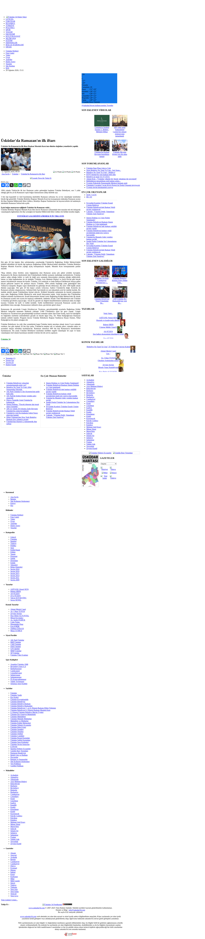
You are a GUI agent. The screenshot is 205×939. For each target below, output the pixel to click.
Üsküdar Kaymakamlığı (19, 699)
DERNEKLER (11, 43)
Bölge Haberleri (16, 567)
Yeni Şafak (14, 892)
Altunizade (90, 384)
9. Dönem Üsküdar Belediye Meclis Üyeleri (26, 712)
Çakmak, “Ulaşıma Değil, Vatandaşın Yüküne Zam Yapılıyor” (60, 416)
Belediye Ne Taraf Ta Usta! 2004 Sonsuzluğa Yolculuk (18, 388)
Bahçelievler (91, 388)
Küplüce (89, 425)
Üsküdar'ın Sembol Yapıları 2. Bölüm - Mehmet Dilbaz (102, 129)
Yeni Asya (14, 896)
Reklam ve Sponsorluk (19, 759)
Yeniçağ (13, 894)
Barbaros (89, 391)
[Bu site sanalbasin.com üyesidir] (70, 935)
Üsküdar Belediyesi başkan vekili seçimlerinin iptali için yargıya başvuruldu (61, 395)
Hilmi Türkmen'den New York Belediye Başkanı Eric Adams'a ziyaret (21, 418)
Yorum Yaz (10, 360)
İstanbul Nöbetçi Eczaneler (20, 749)
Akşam (13, 853)
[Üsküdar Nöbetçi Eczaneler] (100, 453)
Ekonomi (13, 556)
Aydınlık (13, 857)
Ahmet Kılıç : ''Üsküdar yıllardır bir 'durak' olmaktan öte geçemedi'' (111, 179)
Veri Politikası (15, 764)
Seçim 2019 (14, 571)
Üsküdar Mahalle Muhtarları (21, 719)
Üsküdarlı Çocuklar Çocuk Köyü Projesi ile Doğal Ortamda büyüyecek (113, 185)
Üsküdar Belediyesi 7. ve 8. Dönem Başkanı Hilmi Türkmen (33, 708)
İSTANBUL (10, 23)
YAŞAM (9, 32)
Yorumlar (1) (10, 358)
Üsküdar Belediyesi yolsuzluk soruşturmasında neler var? (17, 384)
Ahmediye (90, 382)
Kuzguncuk (90, 418)
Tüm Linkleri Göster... (9, 900)
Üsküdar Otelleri (16, 734)
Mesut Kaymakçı (16, 618)
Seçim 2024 (14, 569)
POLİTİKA (10, 28)
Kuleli (88, 416)
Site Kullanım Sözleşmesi (20, 501)
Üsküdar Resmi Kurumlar (20, 738)
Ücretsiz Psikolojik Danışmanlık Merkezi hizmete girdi (106, 183)
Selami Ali (90, 436)
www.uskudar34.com (37, 908)
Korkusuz (14, 877)
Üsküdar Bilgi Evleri (18, 727)
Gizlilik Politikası (16, 766)
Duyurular (14, 757)
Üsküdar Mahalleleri (18, 717)
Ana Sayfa (5, 174)
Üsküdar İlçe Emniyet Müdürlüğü (23, 714)
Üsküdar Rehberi (12, 51)
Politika (13, 546)
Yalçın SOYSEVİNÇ (18, 598)
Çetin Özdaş (15, 622)
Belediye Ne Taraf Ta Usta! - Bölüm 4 (100, 172)
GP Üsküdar (15, 649)
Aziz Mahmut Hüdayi (94, 386)
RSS (7, 68)
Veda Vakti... (108, 313)
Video (8, 55)
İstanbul (13, 541)
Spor (12, 548)
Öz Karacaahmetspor (18, 679)
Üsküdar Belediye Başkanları (21, 706)
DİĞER (9, 47)
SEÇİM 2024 (11, 38)
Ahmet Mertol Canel (18, 609)
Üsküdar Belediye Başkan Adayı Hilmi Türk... (119, 280)
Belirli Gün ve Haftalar (19, 755)
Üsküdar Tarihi (16, 695)
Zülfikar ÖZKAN (17, 629)
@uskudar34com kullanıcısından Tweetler (97, 105)
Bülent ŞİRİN (15, 591)
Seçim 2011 (14, 578)
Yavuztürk (90, 446)
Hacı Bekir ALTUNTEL (19, 616)
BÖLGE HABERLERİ (15, 45)
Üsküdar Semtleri (16, 729)
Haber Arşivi (10, 62)
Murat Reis (90, 431)
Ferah (88, 403)
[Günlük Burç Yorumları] (122, 453)
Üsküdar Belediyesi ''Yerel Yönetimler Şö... (102, 301)
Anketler (9, 60)
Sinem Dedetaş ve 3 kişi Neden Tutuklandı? (62, 383)
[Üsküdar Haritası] (90, 486)
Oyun (8, 57)
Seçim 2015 (14, 573)
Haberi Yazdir (11, 365)
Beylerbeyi (90, 393)
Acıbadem (90, 380)
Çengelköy (90, 401)
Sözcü (12, 883)
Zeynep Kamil (91, 448)
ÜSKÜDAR (10, 21)
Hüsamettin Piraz (16, 624)
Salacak (89, 433)
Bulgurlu (89, 395)
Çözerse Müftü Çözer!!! (108, 327)
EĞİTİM (9, 40)
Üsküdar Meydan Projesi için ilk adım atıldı (119, 154)
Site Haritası (10, 66)
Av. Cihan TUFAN (17, 611)
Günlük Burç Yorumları (19, 751)
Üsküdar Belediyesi (17, 702)
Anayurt (13, 855)
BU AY (89, 197)
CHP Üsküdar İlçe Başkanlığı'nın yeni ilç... (119, 301)
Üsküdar (15, 174)
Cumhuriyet (90, 399)
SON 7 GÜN (91, 195)
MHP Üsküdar (15, 651)
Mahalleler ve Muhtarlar (19, 721)
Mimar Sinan (91, 429)
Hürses (13, 870)
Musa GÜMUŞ (16, 631)
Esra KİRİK (15, 626)
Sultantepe (90, 440)
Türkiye (13, 543)
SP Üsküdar (14, 653)
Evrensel (13, 868)
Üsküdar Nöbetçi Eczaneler (20, 725)
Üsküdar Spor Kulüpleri (19, 742)
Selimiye (89, 438)
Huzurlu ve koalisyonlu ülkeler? (108, 320)
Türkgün (13, 887)
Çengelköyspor (16, 673)
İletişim (13, 499)
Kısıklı (88, 412)
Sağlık (12, 558)
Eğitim (12, 552)
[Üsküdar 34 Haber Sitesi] (16, 17)
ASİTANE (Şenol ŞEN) (19, 589)
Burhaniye (90, 397)
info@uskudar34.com (77, 910)
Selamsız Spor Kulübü (18, 684)
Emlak (12, 563)
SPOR (8, 30)
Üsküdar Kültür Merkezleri (20, 723)
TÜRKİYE (10, 26)
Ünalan (89, 442)
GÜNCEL (10, 19)
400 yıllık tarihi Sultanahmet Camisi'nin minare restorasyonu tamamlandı (119, 131)
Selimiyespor (15, 675)
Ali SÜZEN (15, 594)
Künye (13, 503)
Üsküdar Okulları (16, 732)
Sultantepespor (15, 677)
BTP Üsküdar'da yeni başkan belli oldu (101, 175)
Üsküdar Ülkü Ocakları (19, 655)
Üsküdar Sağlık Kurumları (20, 740)
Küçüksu (89, 423)
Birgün (13, 859)
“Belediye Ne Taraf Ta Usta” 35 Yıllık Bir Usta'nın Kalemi (108, 347)
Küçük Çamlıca (92, 421)
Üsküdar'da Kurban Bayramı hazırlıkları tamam (101, 154)
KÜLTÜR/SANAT (13, 36)
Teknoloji (14, 565)
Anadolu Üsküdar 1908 (19, 664)
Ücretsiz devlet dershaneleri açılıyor (99, 187)
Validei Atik (90, 444)
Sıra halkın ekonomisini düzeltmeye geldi (108, 334)
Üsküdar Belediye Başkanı (20, 704)
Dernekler (14, 561)
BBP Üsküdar (15, 642)
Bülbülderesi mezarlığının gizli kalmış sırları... (103, 181)
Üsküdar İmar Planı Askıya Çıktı (98, 168)
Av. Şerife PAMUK (17, 620)
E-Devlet (13, 747)
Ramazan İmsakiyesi (18, 753)
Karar (12, 874)
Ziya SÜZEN (15, 596)
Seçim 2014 (14, 576)
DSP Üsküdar (15, 647)
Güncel (13, 537)
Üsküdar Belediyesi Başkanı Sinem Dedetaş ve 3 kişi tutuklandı (99, 223)
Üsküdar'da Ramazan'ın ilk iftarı (33, 174)
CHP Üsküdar (15, 644)
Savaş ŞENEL (15, 600)
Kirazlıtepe (90, 414)
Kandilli (89, 410)
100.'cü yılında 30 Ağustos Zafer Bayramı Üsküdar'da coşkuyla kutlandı (22, 410)
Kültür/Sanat (15, 550)
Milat (12, 879)
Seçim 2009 (14, 580)
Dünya (13, 866)
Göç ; (108, 354)
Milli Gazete (15, 881)
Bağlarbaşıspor (16, 669)
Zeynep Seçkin (16, 614)
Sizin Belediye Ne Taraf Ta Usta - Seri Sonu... (103, 170)
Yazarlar (9, 64)
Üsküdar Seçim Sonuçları (20, 744)
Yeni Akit (14, 889)
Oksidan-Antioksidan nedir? (108, 361)
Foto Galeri (10, 53)
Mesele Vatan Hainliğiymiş (108, 367)
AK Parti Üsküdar (17, 640)
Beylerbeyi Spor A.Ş (18, 666)
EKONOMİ (10, 34)
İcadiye (89, 408)
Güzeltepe (90, 406)
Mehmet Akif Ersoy (93, 427)
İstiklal (12, 872)
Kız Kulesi (14, 697)
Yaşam (12, 554)
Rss (11, 506)
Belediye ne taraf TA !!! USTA (98, 177)
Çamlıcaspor (15, 671)
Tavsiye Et (10, 363)
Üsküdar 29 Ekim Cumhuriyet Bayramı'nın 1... (102, 280)
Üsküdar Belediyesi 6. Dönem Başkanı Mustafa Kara (30, 710)
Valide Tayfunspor (17, 681)
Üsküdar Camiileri (17, 736)
